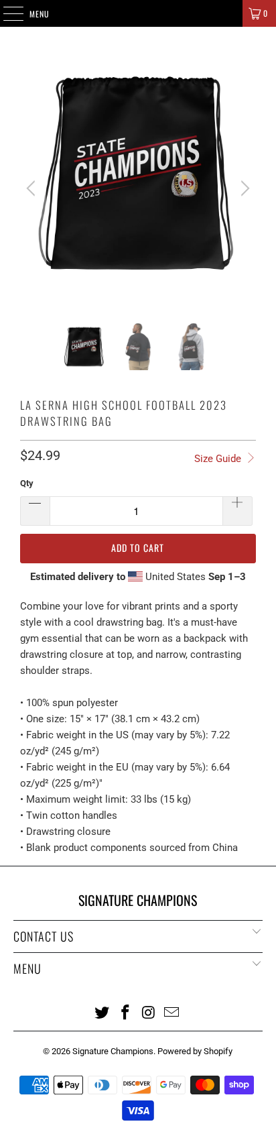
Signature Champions (112, 1051)
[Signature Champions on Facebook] (126, 1012)
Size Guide (219, 459)
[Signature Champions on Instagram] (149, 1012)
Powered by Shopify (194, 1051)
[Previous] (32, 188)
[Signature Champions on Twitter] (102, 1012)
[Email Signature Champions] (172, 1012)
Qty (26, 483)
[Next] (243, 188)
